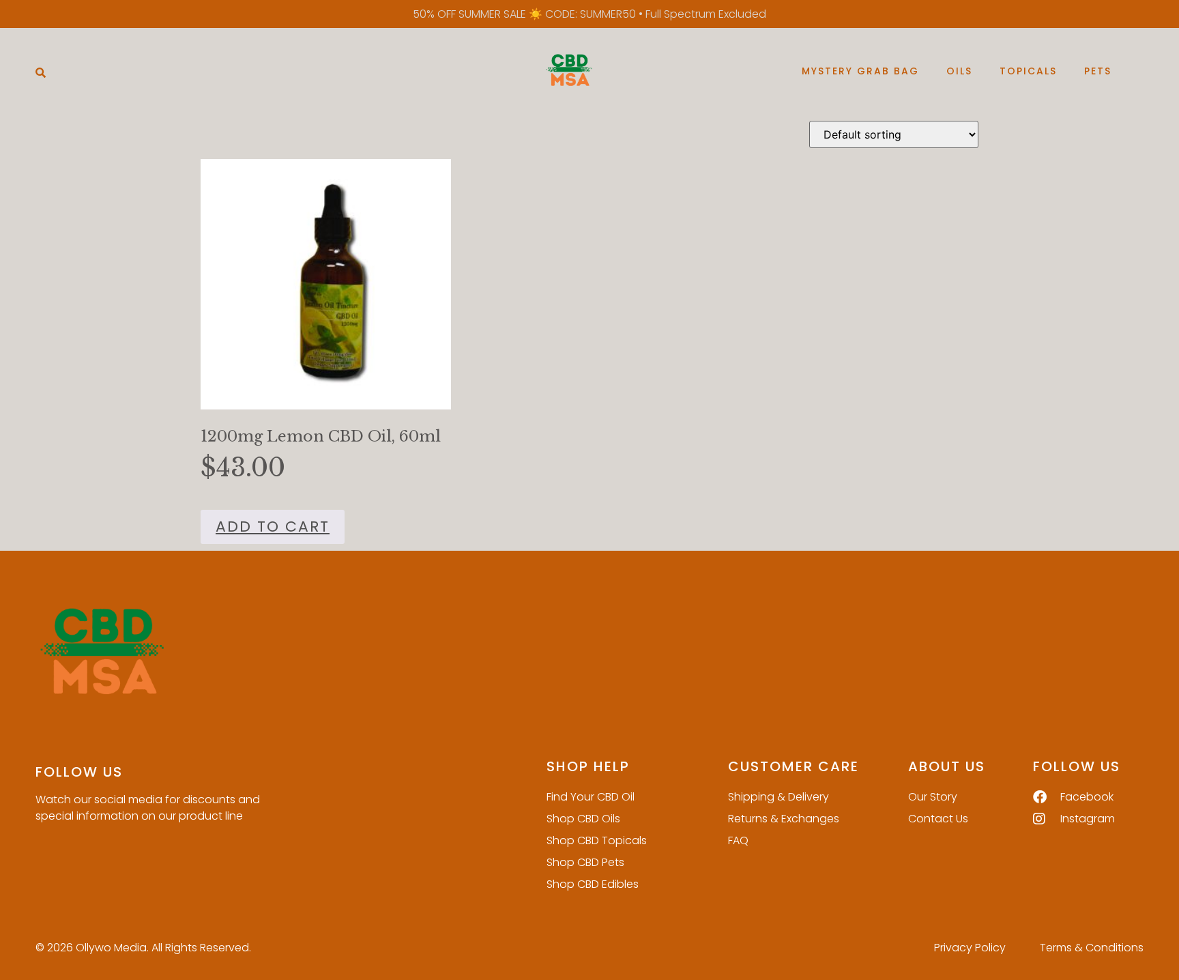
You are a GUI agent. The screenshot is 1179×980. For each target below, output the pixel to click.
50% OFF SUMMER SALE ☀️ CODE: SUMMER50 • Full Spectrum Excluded (589, 14)
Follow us (79, 771)
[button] (40, 72)
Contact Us (938, 818)
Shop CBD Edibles (593, 884)
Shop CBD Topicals (597, 840)
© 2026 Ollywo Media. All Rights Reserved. (143, 947)
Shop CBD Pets (585, 862)
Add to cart (273, 526)
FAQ (738, 840)
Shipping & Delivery (778, 797)
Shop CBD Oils (583, 818)
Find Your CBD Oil (591, 797)
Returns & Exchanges (783, 818)
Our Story (932, 797)
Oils (959, 71)
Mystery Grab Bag (860, 71)
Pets (1097, 71)
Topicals (1028, 71)
